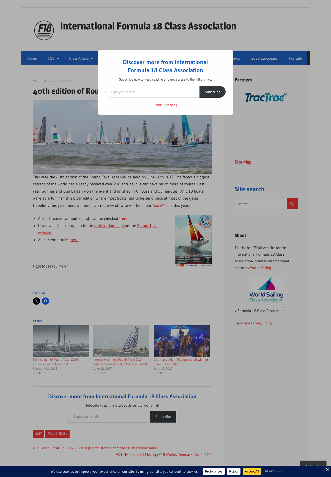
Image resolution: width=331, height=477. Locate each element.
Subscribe (212, 92)
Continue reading (165, 105)
